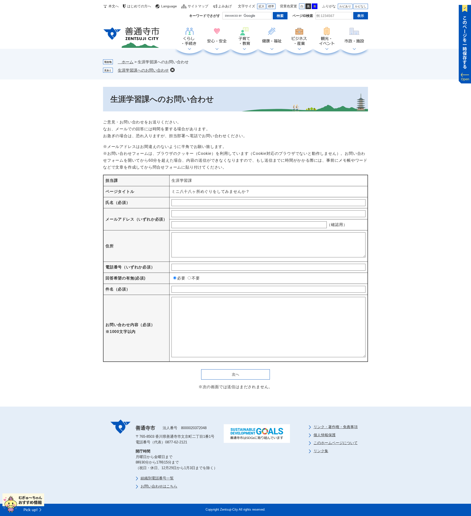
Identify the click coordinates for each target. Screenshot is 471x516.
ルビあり (345, 6)
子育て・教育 (244, 36)
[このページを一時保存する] (465, 43)
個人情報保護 (325, 435)
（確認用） (337, 225)
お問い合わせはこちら (159, 486)
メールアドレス (136, 219)
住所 (109, 246)
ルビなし (360, 6)
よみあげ (225, 6)
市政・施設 (354, 36)
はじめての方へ (139, 6)
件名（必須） (117, 289)
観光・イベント (326, 36)
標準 (271, 6)
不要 (196, 278)
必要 (181, 278)
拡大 (261, 6)
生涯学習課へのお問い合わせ (143, 70)
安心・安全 (217, 36)
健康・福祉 (272, 36)
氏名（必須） (117, 202)
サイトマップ (198, 6)
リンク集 (321, 451)
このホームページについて (336, 443)
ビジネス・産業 (299, 36)
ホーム (125, 62)
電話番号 (130, 267)
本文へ (113, 6)
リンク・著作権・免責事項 (336, 427)
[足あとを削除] (172, 69)
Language (169, 6)
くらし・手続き (189, 36)
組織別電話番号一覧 (157, 478)
